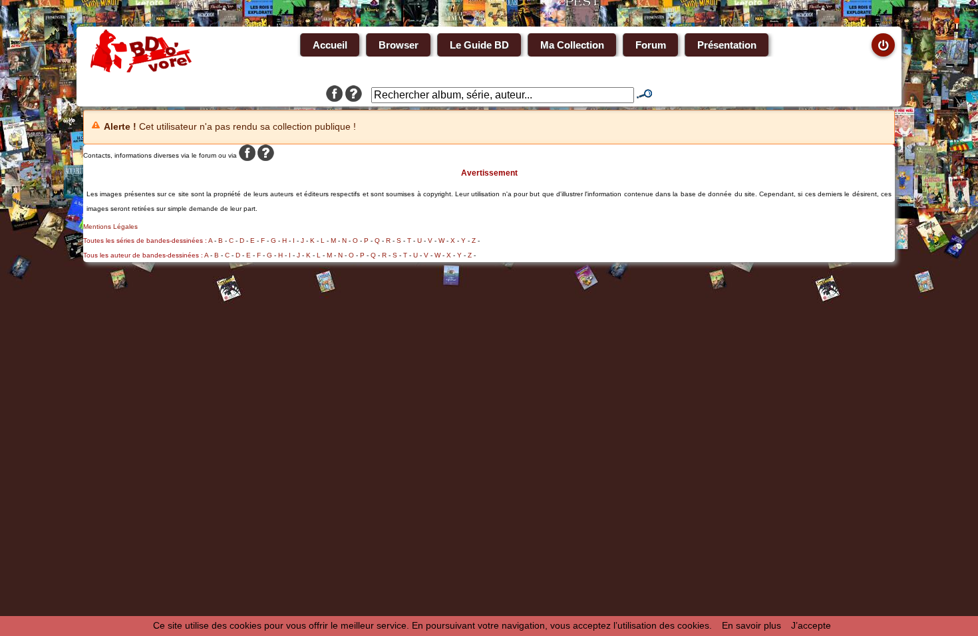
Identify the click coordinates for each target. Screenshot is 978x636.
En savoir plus (751, 625)
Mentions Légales (110, 226)
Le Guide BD (479, 45)
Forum (650, 45)
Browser (398, 45)
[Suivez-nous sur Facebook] (334, 95)
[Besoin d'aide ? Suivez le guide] (353, 95)
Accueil (330, 45)
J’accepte (811, 625)
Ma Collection (572, 45)
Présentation (726, 45)
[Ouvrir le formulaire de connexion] (883, 45)
